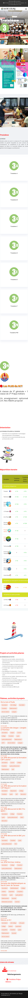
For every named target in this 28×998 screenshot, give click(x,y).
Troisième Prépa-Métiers (13, 980)
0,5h (26, 517)
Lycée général (19, 895)
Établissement (13, 708)
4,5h (26, 496)
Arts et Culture (5, 711)
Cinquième (19, 891)
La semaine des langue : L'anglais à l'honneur (13, 729)
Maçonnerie (13, 790)
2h (17, 599)
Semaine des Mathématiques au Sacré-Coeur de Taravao (13, 884)
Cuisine (19, 732)
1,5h (17, 530)
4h (17, 491)
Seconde (14, 898)
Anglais (12, 732)
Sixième (4, 891)
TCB (16, 844)
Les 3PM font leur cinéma (10, 862)
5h (25, 491)
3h (25, 504)
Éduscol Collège (6, 35)
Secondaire (18, 1)
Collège (3, 736)
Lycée (18, 736)
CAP (13, 769)
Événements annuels (7, 901)
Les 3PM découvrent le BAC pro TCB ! (13, 836)
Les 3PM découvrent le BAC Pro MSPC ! (13, 810)
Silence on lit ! (6, 920)
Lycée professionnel (6, 739)
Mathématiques (14, 888)
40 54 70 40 (18, 4)
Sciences (17, 901)
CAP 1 (3, 743)
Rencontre (23, 794)
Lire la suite (4, 726)
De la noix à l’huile (8, 702)
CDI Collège (13, 705)
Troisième (4, 708)
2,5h (17, 587)
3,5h (17, 496)
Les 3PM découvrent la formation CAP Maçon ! (13, 787)
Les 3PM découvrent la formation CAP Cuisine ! (13, 758)
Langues (14, 711)
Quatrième (11, 891)
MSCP (22, 817)
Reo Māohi (21, 705)
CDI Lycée (21, 923)
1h (17, 517)
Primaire (12, 1)
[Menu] (26, 9)
